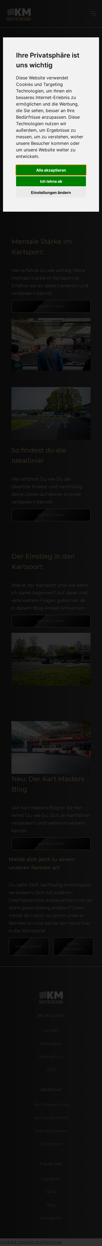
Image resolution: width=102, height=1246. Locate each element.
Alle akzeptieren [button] (51, 170)
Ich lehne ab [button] (51, 181)
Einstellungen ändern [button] (51, 192)
